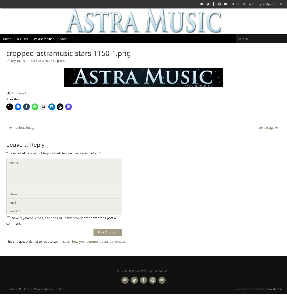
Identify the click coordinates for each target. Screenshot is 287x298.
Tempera (257, 289)
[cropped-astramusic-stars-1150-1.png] (143, 77)
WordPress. (275, 289)
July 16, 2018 (19, 61)
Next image (266, 127)
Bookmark (19, 93)
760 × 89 (50, 61)
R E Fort (248, 4)
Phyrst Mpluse (266, 4)
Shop (282, 4)
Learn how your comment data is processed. (95, 241)
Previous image (24, 127)
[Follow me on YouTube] (201, 4)
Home (236, 4)
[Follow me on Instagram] (219, 4)
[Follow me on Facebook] (213, 4)
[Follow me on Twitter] (207, 4)
